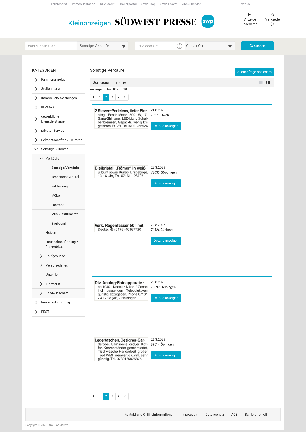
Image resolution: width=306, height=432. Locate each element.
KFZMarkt (48, 107)
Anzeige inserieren (250, 21)
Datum (121, 83)
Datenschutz (214, 415)
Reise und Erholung (55, 302)
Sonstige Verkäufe (65, 168)
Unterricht (52, 275)
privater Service (52, 131)
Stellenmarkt (58, 4)
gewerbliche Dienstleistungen (53, 118)
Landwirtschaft (57, 293)
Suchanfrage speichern (254, 72)
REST (45, 312)
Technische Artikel (65, 178)
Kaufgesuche (55, 256)
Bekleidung (59, 187)
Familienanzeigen (54, 79)
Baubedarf (58, 224)
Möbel (56, 196)
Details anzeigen (167, 126)
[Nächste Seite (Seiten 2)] (125, 396)
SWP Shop (148, 4)
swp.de (246, 4)
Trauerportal (128, 4)
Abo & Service (191, 4)
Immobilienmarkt (83, 4)
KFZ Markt (107, 4)
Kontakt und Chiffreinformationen (149, 415)
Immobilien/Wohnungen (59, 98)
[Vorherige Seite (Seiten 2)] (93, 396)
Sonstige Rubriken (54, 149)
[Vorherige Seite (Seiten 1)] (93, 97)
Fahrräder (58, 206)
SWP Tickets (168, 4)
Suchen (259, 46)
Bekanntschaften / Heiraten (61, 140)
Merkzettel (273, 21)
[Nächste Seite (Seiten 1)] (125, 97)
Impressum (189, 415)
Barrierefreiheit (256, 415)
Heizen (50, 233)
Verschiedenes (57, 265)
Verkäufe (52, 159)
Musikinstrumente (64, 215)
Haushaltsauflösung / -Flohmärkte (62, 245)
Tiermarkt (53, 284)
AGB (234, 415)
